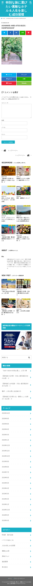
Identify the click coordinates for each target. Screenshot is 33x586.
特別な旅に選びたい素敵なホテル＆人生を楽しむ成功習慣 (16, 8)
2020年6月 (5, 429)
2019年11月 (6, 451)
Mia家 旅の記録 (7, 535)
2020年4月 (5, 434)
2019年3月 (5, 493)
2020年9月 (5, 418)
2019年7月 (5, 472)
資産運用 (5, 561)
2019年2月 (5, 499)
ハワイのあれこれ (8, 540)
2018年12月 (6, 510)
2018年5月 (5, 515)
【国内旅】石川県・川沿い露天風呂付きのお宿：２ (15, 377)
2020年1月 (5, 440)
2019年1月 (5, 504)
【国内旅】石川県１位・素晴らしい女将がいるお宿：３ (15, 398)
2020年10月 (6, 413)
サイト (3, 134)
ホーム (10, 578)
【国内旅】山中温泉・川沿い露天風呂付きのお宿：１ (15, 385)
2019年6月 (5, 477)
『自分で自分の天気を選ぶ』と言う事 (14, 370)
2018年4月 (5, 520)
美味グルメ (5, 556)
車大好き (5, 567)
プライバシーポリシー (19, 578)
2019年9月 (5, 461)
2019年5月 (5, 483)
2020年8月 (5, 424)
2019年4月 (5, 488)
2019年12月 (6, 445)
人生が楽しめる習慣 (8, 545)
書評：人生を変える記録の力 (11, 391)
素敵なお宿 (5, 551)
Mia (2, 256)
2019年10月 (6, 456)
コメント (4, 103)
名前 (2, 120)
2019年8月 (5, 467)
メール (3, 127)
